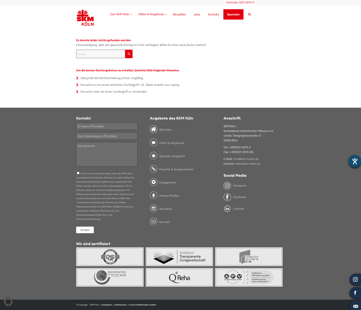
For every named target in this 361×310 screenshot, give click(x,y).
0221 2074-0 (246, 2)
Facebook (239, 197)
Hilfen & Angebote (171, 143)
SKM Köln (165, 130)
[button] (8, 301)
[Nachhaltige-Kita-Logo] (110, 277)
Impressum (107, 304)
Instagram (239, 185)
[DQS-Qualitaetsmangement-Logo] (110, 256)
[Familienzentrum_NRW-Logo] (249, 256)
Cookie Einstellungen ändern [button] (142, 304)
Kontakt (164, 222)
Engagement (167, 182)
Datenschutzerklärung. (88, 219)
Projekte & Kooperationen (176, 169)
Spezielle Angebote (172, 156)
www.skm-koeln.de (248, 163)
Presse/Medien (169, 195)
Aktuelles (165, 209)
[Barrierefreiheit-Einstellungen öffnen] (355, 161)
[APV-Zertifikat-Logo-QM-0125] (249, 277)
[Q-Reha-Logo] (179, 277)
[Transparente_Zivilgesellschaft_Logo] (179, 256)
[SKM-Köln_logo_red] (85, 23)
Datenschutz (120, 304)
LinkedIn (238, 208)
